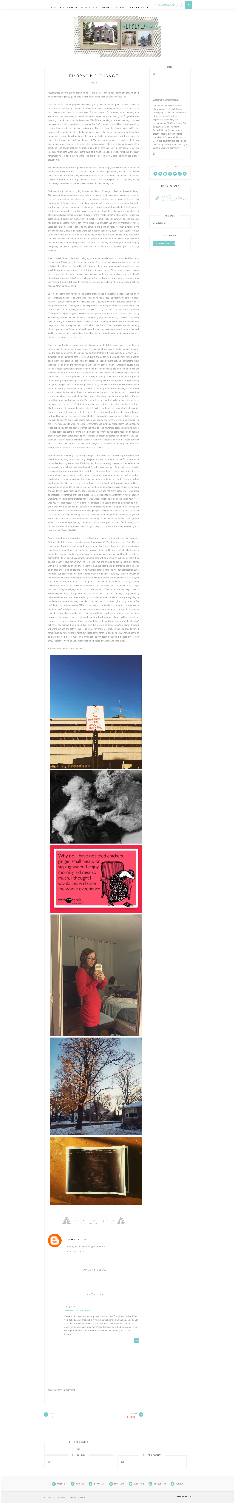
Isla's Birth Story (139, 7)
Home (54, 7)
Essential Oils (89, 7)
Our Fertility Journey (113, 7)
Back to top (183, 1497)
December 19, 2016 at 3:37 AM (77, 1310)
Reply (137, 1340)
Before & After (68, 7)
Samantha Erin (76, 1239)
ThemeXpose (65, 1497)
